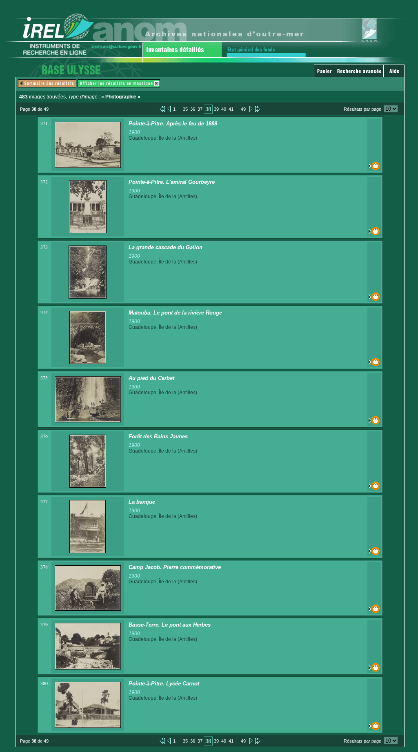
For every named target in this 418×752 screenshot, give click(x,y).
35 (185, 109)
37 (200, 109)
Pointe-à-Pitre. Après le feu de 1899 (173, 123)
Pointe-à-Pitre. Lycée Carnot (164, 684)
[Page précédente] (169, 108)
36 (192, 109)
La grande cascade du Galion (165, 247)
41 (231, 109)
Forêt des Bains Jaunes (158, 436)
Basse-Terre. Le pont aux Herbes (170, 625)
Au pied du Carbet (151, 378)
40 (223, 109)
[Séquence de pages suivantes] (258, 108)
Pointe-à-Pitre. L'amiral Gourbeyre (172, 182)
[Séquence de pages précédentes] (162, 108)
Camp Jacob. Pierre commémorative (175, 567)
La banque (142, 502)
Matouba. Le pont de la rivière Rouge (175, 313)
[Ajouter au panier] (374, 166)
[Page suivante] (250, 108)
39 (216, 109)
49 (243, 109)
